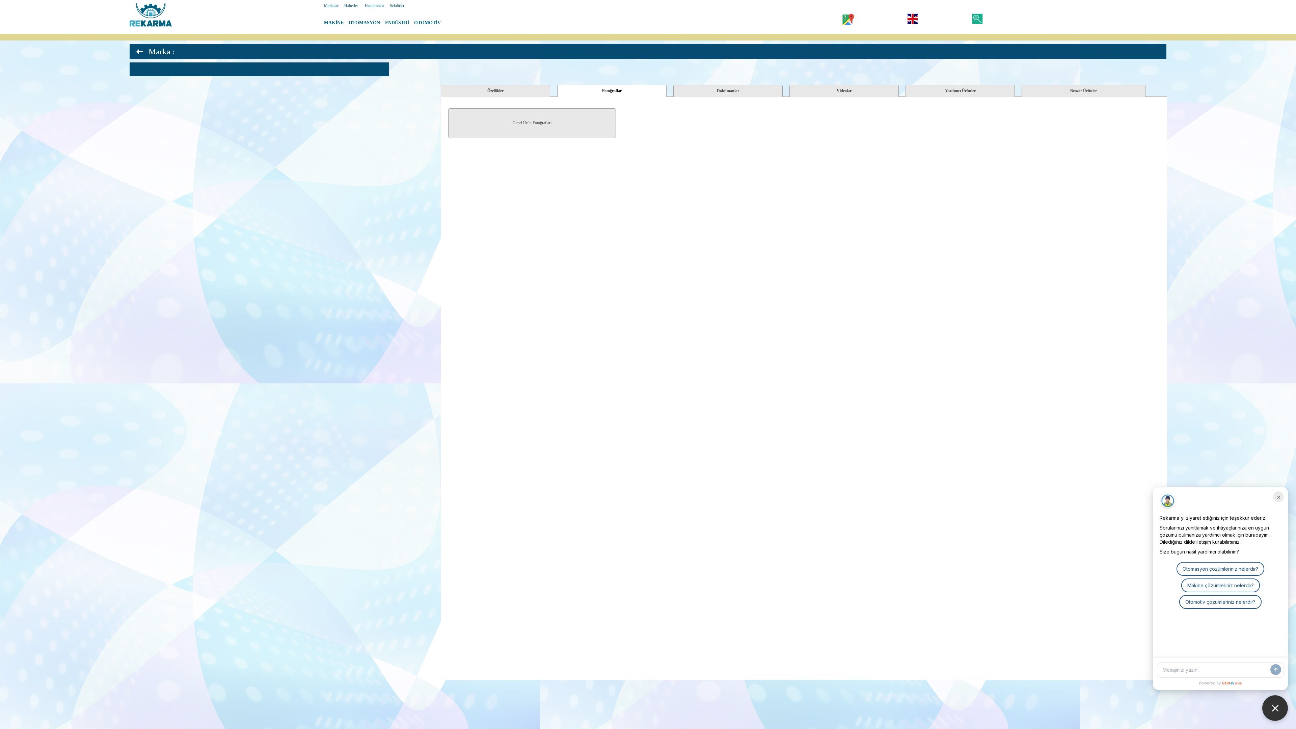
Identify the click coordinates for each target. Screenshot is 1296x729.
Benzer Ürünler (1083, 90)
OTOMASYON (364, 22)
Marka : (161, 51)
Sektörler (397, 5)
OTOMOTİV (427, 22)
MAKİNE (334, 22)
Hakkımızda (374, 5)
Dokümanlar (728, 90)
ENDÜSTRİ (397, 22)
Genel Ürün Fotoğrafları (532, 122)
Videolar (844, 90)
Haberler (351, 5)
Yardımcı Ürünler (960, 90)
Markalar (331, 5)
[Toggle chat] (1275, 708)
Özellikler (495, 90)
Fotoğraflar (612, 90)
